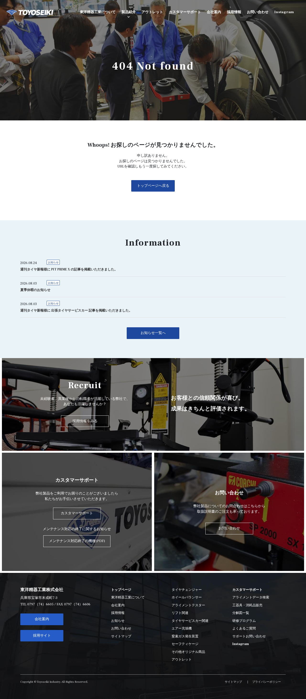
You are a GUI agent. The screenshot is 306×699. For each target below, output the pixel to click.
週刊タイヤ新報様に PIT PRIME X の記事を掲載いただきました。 (69, 269)
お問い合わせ (121, 628)
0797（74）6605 (40, 604)
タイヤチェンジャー (187, 590)
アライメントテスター (188, 605)
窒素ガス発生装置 (185, 636)
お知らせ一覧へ (153, 333)
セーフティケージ (185, 644)
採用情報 (118, 613)
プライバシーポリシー (266, 682)
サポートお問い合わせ (249, 636)
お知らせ (53, 262)
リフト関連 (180, 613)
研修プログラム (244, 621)
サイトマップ (121, 636)
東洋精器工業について (128, 597)
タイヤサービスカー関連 (190, 621)
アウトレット (182, 659)
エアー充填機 (182, 628)
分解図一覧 (240, 613)
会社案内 (42, 619)
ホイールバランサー (187, 597)
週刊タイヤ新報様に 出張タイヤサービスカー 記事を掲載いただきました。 (76, 310)
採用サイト (42, 635)
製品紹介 (128, 12)
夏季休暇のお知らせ (35, 290)
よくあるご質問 (244, 628)
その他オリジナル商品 (188, 652)
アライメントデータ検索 (250, 597)
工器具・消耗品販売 (247, 605)
